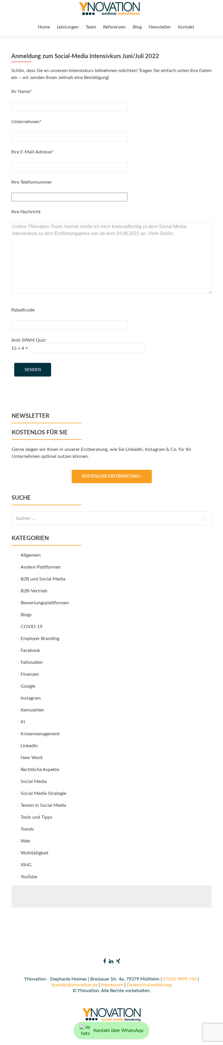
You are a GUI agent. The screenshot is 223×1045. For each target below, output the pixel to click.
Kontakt (186, 27)
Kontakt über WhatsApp (118, 1030)
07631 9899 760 (180, 979)
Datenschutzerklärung (149, 985)
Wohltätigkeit (34, 853)
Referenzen (114, 27)
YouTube (29, 876)
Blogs (26, 614)
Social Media (34, 781)
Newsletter (160, 27)
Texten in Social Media (43, 805)
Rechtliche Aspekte (40, 769)
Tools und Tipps (36, 817)
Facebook (30, 650)
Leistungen (68, 27)
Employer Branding (40, 638)
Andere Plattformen (41, 567)
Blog (137, 27)
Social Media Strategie (43, 793)
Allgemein (31, 555)
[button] (13, 1032)
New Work (32, 757)
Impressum (112, 985)
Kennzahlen (32, 710)
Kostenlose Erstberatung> (112, 476)
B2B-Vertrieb (34, 591)
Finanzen (30, 674)
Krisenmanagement (40, 734)
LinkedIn (29, 745)
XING (26, 865)
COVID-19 (31, 626)
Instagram (31, 698)
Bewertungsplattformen (45, 603)
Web (25, 841)
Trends (27, 829)
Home (44, 27)
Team (91, 27)
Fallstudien (32, 662)
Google (28, 686)
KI (23, 722)
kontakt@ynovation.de (75, 985)
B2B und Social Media (43, 579)
